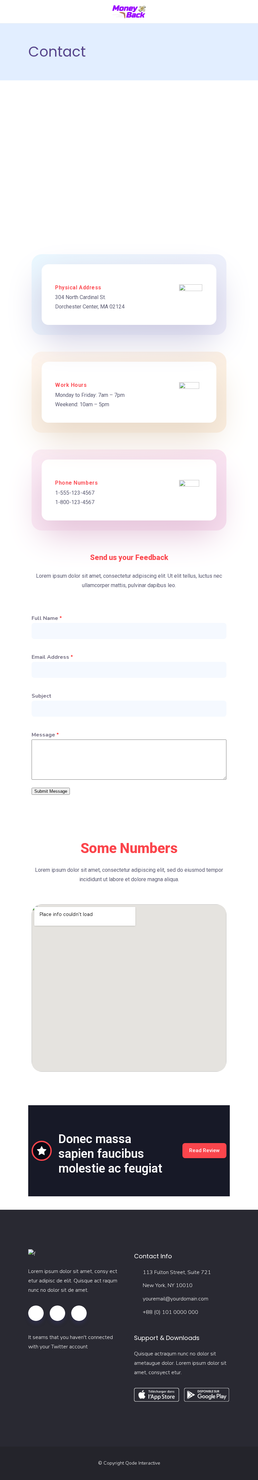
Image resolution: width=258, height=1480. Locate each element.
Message (45, 734)
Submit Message (50, 791)
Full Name (47, 618)
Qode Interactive (142, 1463)
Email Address (52, 657)
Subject (41, 696)
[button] (204, 1150)
